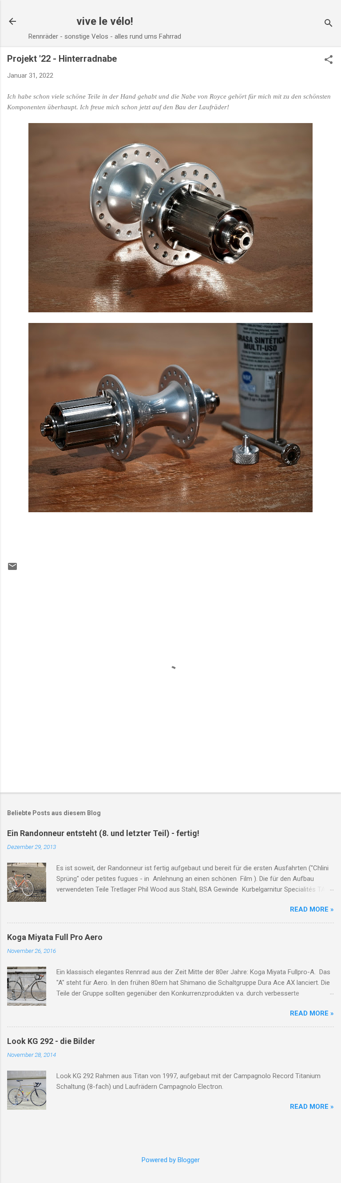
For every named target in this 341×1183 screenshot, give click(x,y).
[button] (328, 60)
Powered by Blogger (171, 1160)
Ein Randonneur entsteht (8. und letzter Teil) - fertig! (103, 833)
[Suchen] (328, 24)
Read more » (312, 909)
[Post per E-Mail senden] (12, 570)
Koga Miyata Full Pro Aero (55, 937)
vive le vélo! (104, 21)
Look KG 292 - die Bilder (51, 1041)
